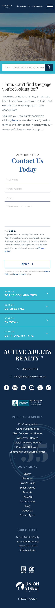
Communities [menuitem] (27, 501)
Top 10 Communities (21, 295)
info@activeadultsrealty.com (30, 376)
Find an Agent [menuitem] (27, 515)
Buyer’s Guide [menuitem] (27, 483)
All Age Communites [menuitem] (27, 428)
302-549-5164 (27, 550)
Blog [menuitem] (27, 506)
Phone (23, 6)
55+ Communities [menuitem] (28, 424)
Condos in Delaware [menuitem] (27, 447)
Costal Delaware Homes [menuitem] (27, 442)
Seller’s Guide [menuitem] (27, 487)
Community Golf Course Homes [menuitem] (27, 451)
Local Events (36, 6)
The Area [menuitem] (27, 496)
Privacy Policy (27, 598)
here (15, 120)
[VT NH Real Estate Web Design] (27, 587)
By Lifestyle (15, 308)
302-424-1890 (30, 368)
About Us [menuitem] (27, 510)
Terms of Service (19, 274)
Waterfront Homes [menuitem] (27, 438)
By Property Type (19, 335)
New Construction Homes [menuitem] (27, 433)
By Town (12, 322)
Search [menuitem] (27, 473)
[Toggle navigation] (50, 6)
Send (26, 264)
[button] (49, 67)
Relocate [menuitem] (27, 492)
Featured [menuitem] (27, 478)
